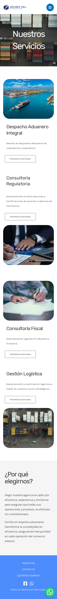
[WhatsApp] (31, 583)
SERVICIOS (28, 563)
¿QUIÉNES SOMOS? (28, 575)
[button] (50, 592)
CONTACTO (28, 569)
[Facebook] (25, 583)
